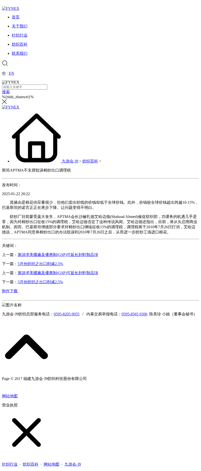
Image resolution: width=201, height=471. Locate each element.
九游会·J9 (70, 161)
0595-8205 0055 (66, 314)
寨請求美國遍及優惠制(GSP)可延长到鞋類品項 (58, 255)
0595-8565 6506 (134, 314)
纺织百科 (90, 161)
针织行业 (10, 464)
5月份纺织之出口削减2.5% (40, 264)
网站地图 (10, 396)
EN (11, 73)
